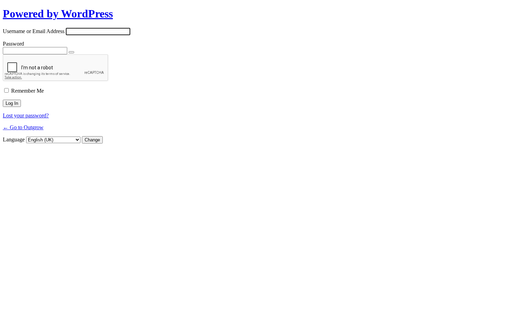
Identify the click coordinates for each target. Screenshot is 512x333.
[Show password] (71, 52)
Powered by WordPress (58, 13)
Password (13, 44)
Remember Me (27, 91)
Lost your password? (26, 115)
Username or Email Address (33, 31)
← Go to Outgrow (23, 127)
